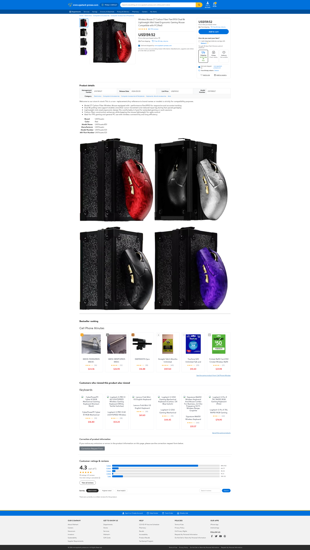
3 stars (109, 471)
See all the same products (221, 433)
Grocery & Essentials (107, 12)
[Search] (199, 4)
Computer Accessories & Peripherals (122, 16)
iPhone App (214, 524)
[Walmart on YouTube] (220, 536)
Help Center (154, 513)
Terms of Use (179, 524)
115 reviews (154, 29)
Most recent (92, 490)
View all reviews (87, 483)
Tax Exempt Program (146, 541)
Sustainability (72, 538)
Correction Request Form (92, 448)
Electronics (88, 16)
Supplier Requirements (75, 541)
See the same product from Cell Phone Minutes (213, 375)
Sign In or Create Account (134, 513)
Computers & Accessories (101, 16)
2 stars (109, 474)
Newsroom (71, 531)
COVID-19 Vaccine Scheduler (149, 524)
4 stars (108, 468)
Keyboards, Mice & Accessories (156, 96)
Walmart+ (106, 534)
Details (216, 70)
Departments (76, 12)
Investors (71, 534)
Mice (169, 96)
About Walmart (73, 524)
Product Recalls (144, 538)
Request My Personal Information (186, 534)
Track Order (169, 513)
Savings (94, 12)
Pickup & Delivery (123, 12)
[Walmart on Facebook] (211, 536)
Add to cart (213, 31)
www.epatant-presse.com (163, 45)
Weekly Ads (184, 513)
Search (226, 490)
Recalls (141, 531)
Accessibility (143, 534)
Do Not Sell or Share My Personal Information (190, 538)
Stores (105, 528)
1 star (109, 476)
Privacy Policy (179, 528)
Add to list (206, 75)
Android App (214, 528)
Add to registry (221, 75)
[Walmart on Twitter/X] (216, 536)
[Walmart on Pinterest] (225, 536)
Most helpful (121, 490)
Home (81, 16)
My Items (153, 12)
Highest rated (106, 490)
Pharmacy (135, 12)
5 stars (109, 466)
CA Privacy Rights (181, 531)
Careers (144, 12)
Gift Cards (106, 538)
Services (86, 12)
